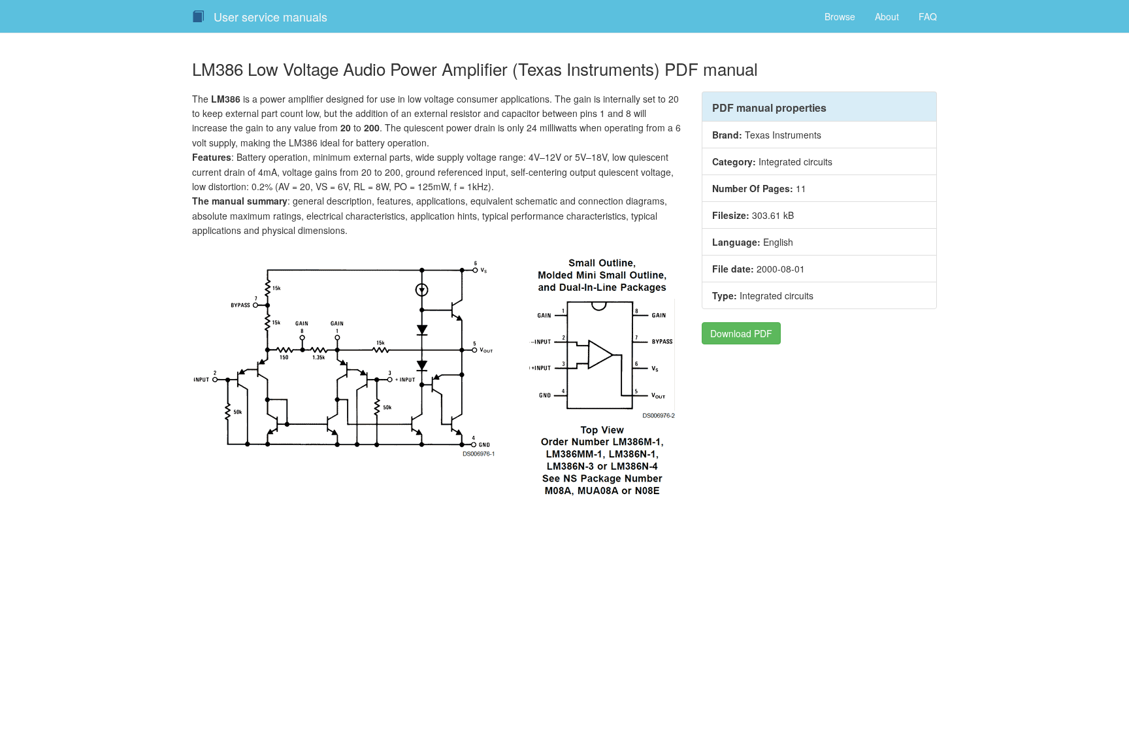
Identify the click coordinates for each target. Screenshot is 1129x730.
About (887, 16)
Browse (840, 16)
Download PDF (741, 333)
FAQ (928, 16)
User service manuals (268, 16)
